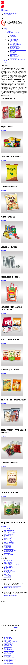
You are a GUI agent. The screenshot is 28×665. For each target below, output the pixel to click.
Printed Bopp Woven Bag (10, 550)
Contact (5, 62)
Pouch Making (13, 36)
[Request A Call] (2, 8)
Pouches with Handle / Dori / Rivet (18, 50)
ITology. (16, 627)
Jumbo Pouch (13, 51)
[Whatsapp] (3, 557)
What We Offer (4, 10)
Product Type (7, 37)
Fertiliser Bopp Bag (8, 551)
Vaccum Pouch (7, 545)
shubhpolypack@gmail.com (10, 13)
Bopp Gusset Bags (8, 541)
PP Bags (6, 539)
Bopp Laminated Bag (9, 549)
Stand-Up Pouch (7, 531)
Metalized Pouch (7, 538)
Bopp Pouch (12, 52)
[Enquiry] (2, 4)
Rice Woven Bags (8, 536)
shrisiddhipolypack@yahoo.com (11, 587)
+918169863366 (7, 14)
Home (5, 28)
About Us (6, 29)
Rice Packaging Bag (8, 554)
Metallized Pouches (14, 48)
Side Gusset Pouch (14, 43)
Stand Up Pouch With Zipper (10, 532)
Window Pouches (14, 42)
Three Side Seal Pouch (9, 530)
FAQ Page (6, 60)
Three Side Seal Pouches (15, 44)
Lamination (12, 35)
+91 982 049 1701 (8, 586)
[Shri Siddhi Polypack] (11, 26)
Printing (11, 33)
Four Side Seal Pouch (9, 543)
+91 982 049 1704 (17, 586)
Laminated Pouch (14, 56)
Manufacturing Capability (13, 32)
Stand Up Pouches (14, 39)
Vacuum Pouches (14, 40)
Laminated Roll (13, 58)
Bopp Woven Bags (14, 55)
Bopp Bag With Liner (9, 542)
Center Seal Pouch (8, 528)
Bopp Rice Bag (7, 553)
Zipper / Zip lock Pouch (15, 47)
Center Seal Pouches (14, 46)
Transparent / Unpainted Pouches (17, 59)
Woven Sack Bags (8, 535)
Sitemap (2, 9)
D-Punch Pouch (13, 54)
